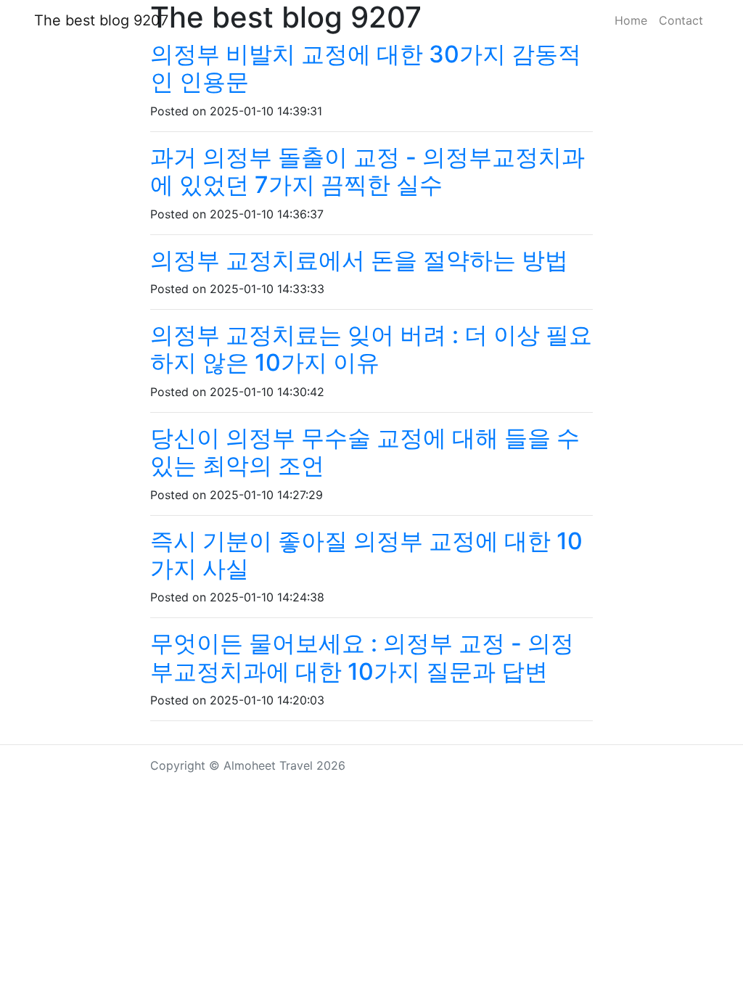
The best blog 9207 (101, 20)
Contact (681, 20)
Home (631, 20)
